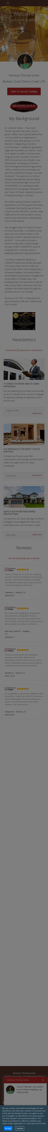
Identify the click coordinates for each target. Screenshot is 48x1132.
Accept (8, 1128)
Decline (20, 1128)
